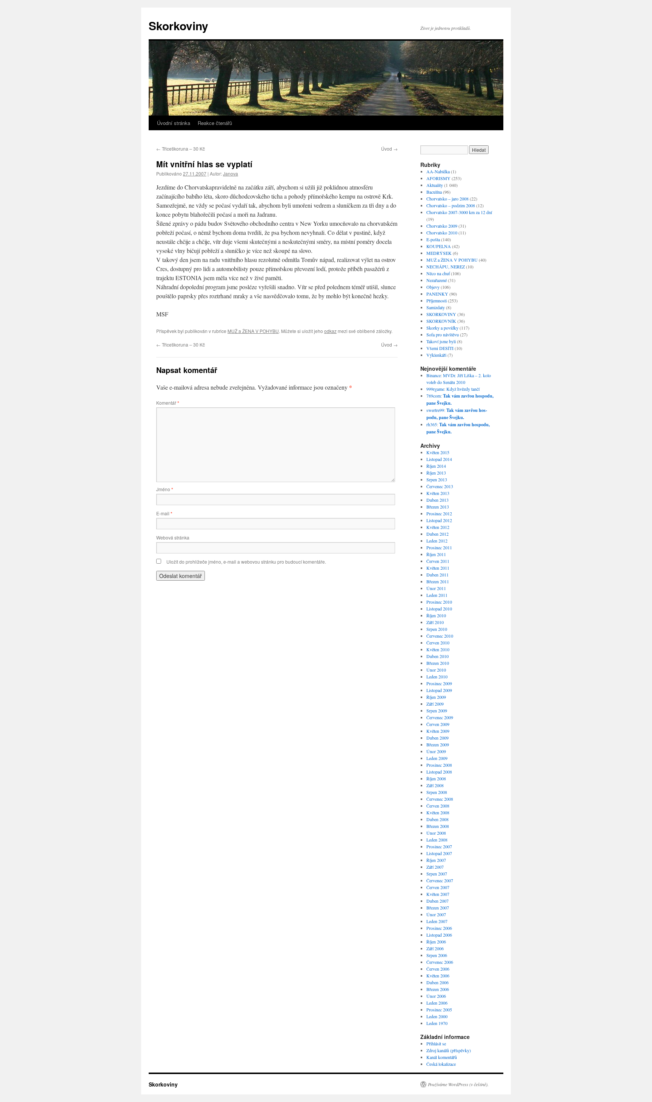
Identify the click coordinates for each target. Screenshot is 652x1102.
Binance (433, 375)
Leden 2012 (436, 541)
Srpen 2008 (436, 792)
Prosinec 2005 (439, 1009)
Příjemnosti (436, 300)
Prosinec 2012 (439, 513)
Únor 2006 (436, 996)
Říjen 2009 (436, 697)
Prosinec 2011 (439, 547)
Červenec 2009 (439, 717)
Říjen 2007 (436, 860)
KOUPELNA (438, 246)
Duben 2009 (437, 738)
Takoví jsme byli (441, 341)
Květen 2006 (437, 976)
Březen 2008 (437, 826)
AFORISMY (438, 178)
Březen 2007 (437, 908)
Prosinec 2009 (439, 683)
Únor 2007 (436, 914)
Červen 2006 (437, 969)
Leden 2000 (436, 1016)
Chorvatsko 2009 (441, 226)
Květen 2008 (437, 812)
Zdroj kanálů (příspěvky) (448, 1050)
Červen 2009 (437, 724)
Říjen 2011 (436, 554)
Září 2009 (435, 704)
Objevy (433, 287)
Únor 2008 (436, 833)
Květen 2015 (437, 452)
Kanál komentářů (441, 1057)
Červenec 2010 (439, 636)
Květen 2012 (437, 527)
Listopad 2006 (439, 935)
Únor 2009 (436, 751)
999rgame (435, 389)
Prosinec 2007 (439, 846)
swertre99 (435, 410)
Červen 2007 (437, 887)
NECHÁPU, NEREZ (445, 267)
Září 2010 (435, 622)
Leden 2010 (436, 677)
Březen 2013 (437, 507)
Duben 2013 (437, 500)
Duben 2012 (437, 534)
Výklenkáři (436, 355)
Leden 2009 (436, 758)
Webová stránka (172, 537)
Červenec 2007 (439, 880)
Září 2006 (435, 948)
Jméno (164, 489)
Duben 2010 (437, 656)
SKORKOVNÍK (441, 321)
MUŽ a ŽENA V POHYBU (253, 331)
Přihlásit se (436, 1043)
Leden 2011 (436, 595)
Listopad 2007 (439, 853)
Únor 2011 (436, 588)
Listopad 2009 (439, 690)
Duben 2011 (437, 575)
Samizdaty (435, 307)
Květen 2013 (437, 493)
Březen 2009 (437, 744)
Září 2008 (435, 785)
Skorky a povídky (442, 328)
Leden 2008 (436, 840)
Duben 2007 (437, 901)
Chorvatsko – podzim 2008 (450, 205)
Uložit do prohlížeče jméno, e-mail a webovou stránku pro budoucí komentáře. (246, 561)
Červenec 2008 (439, 799)
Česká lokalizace (441, 1064)
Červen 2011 (437, 561)
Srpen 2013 (436, 479)
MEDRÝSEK (439, 253)
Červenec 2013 (439, 486)
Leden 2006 (436, 1003)
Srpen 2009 (436, 710)
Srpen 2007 (436, 874)
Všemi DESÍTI (440, 348)
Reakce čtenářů (215, 122)
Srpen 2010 (436, 629)
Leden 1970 (436, 1023)
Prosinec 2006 (439, 928)
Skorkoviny (178, 25)
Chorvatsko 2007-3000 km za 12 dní (459, 212)
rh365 (431, 424)
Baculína (434, 192)
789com (433, 396)
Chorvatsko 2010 (441, 233)
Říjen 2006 (436, 942)
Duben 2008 (437, 819)
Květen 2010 (437, 649)
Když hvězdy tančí (463, 389)
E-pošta (433, 239)
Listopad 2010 (439, 609)
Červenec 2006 (439, 962)
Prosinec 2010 (439, 602)
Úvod (389, 148)
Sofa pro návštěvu (442, 334)
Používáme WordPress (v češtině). (458, 1084)
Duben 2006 (437, 982)
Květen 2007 (437, 894)
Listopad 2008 (439, 772)
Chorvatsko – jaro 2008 (447, 199)
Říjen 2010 (436, 615)
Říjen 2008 (436, 778)
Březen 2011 (437, 581)
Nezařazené (436, 280)
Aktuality (434, 185)
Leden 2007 (436, 921)
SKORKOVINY (441, 314)
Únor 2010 (436, 670)
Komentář (167, 402)
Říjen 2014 (436, 466)
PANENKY (437, 294)
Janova (230, 173)
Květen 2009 (437, 731)
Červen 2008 (437, 806)
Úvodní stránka (173, 122)
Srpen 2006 (436, 955)
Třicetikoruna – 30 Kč (180, 148)
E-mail (164, 513)
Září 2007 (435, 867)
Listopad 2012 (439, 520)
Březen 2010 (437, 663)
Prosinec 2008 (439, 765)
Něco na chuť (438, 273)
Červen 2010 (437, 643)
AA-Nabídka (438, 171)
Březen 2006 (437, 989)
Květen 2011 (437, 568)
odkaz (330, 331)
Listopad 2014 (439, 459)
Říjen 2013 (436, 473)
